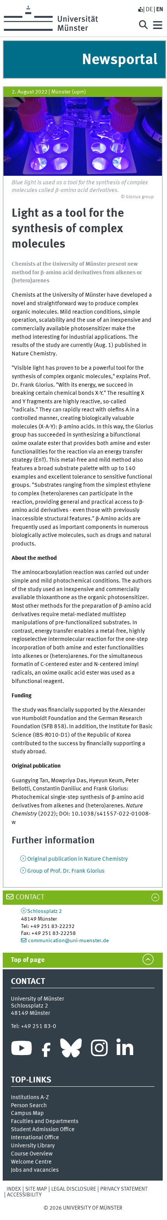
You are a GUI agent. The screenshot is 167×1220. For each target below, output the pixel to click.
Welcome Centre (31, 1162)
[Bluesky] (71, 1050)
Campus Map (27, 1113)
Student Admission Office (43, 1130)
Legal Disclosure (73, 1189)
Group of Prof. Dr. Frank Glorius (65, 871)
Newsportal (119, 60)
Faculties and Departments (44, 1121)
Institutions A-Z (30, 1097)
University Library (33, 1146)
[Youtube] (21, 1050)
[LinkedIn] (125, 1050)
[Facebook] (46, 1050)
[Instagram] (99, 1050)
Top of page (28, 960)
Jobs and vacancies (35, 1170)
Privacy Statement (124, 1189)
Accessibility (24, 1195)
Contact (30, 897)
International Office (35, 1138)
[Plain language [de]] (140, 10)
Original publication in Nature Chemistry (77, 859)
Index (14, 1189)
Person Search (29, 1106)
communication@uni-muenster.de (68, 940)
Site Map (36, 1189)
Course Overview (31, 1154)
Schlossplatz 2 (44, 911)
